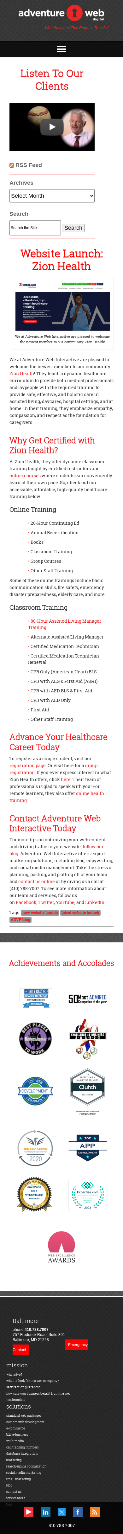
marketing (14, 1460)
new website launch (40, 912)
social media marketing (23, 1473)
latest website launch (80, 912)
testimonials (15, 1400)
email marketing (18, 1479)
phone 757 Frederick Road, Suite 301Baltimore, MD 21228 (39, 1330)
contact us (13, 1492)
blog (9, 1485)
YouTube (65, 902)
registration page (27, 765)
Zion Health (21, 373)
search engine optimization (26, 1466)
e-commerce (15, 1428)
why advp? (14, 1374)
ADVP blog (20, 919)
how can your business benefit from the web (38, 1393)
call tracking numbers (22, 1447)
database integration (22, 1454)
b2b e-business (17, 1435)
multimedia (15, 1441)
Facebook (26, 902)
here (66, 779)
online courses (25, 475)
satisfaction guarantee (23, 1387)
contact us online (36, 881)
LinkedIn (94, 902)
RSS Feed (28, 165)
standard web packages (23, 1416)
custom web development (25, 1422)
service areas (15, 1498)
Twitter (46, 902)
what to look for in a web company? (32, 1381)
